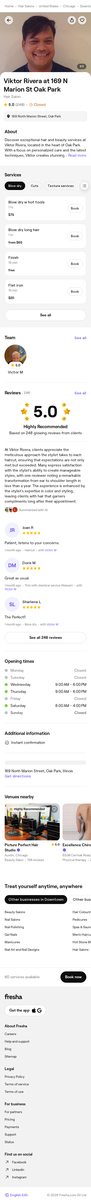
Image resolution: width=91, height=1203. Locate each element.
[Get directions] (45, 763)
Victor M (50, 550)
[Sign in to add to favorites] (82, 20)
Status (9, 1142)
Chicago (69, 6)
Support (10, 1134)
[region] (45, 45)
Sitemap (11, 1056)
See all (80, 338)
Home (9, 6)
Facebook (19, 1162)
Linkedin (18, 1170)
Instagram (19, 1177)
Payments (12, 1127)
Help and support (17, 1041)
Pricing (10, 1119)
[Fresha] (45, 996)
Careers (10, 1034)
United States (49, 6)
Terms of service (17, 1084)
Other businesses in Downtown (35, 899)
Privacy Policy (14, 1077)
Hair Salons (26, 6)
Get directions (18, 776)
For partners (13, 1112)
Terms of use (14, 1092)
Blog (8, 1049)
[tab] (15, 186)
